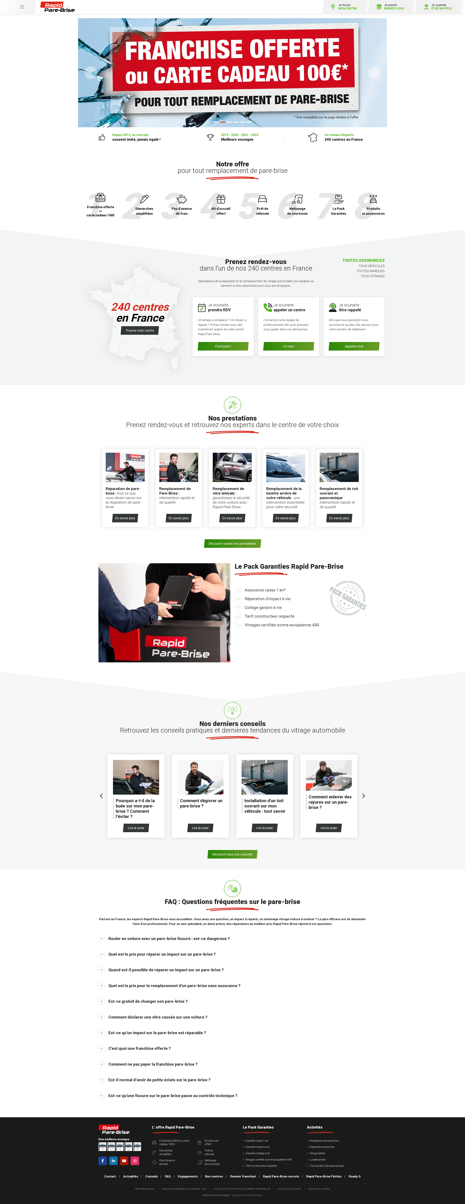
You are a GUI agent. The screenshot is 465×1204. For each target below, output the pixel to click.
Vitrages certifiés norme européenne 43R (282, 625)
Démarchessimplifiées (166, 1152)
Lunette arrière (318, 1159)
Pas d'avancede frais (167, 1162)
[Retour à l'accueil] (57, 7)
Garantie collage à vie (258, 1153)
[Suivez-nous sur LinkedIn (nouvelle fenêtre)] (114, 1161)
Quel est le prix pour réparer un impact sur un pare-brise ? (162, 954)
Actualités (130, 1176)
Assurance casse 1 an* (265, 590)
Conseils (151, 1176)
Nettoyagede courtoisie (212, 1162)
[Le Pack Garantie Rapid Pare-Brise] (232, 72)
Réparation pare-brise (322, 1146)
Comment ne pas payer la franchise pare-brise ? (152, 1064)
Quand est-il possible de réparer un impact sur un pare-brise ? (166, 970)
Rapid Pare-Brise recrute (281, 1176)
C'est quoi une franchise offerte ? (139, 1048)
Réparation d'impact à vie (267, 599)
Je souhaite (441, 6)
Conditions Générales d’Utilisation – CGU (184, 1189)
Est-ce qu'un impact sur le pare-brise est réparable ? (157, 1033)
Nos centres (214, 1176)
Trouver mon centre (140, 330)
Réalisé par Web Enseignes (216, 1195)
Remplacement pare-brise (324, 1140)
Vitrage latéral (317, 1153)
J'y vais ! (288, 346)
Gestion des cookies (319, 1189)
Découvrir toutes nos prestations (232, 543)
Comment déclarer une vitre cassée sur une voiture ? (157, 1017)
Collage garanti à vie (263, 607)
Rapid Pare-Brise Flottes (323, 1176)
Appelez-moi (354, 346)
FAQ (168, 1176)
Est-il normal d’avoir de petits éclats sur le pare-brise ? (159, 1080)
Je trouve (347, 6)
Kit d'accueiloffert (211, 1142)
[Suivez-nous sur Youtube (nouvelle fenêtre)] (125, 1161)
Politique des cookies (289, 1189)
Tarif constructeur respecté (269, 616)
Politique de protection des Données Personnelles (242, 1189)
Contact (110, 1176)
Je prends (394, 6)
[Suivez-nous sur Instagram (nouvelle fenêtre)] (136, 1161)
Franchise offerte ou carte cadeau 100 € (174, 1142)
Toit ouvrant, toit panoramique (327, 1165)
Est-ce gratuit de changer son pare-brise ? (148, 1001)
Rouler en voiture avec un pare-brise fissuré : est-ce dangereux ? (169, 938)
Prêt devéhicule (209, 1152)
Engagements (188, 1176)
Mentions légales (144, 1189)
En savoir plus (125, 518)
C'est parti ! (223, 346)
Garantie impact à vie (257, 1146)
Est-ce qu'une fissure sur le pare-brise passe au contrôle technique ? (172, 1095)
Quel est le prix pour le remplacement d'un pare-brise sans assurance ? (174, 985)
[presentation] (101, 796)
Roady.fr (355, 1176)
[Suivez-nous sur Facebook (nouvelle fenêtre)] (103, 1161)
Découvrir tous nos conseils (232, 854)
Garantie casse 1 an (257, 1140)
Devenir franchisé (243, 1176)
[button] (90, 72)
